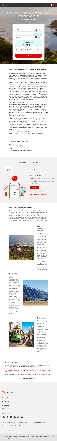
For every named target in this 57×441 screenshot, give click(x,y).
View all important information (27, 378)
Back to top (52, 386)
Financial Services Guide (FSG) (29, 370)
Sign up (34, 187)
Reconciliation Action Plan (8, 425)
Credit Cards (5, 405)
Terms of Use (14, 422)
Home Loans (5, 401)
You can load (28, 34)
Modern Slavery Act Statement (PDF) (37, 422)
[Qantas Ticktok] (14, 417)
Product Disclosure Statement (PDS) (14, 370)
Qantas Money (6, 398)
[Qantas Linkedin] (11, 417)
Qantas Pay (46, 5)
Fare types (29, 425)
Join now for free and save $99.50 (38, 194)
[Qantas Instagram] (18, 417)
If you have (17, 26)
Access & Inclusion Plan (20, 425)
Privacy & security (6, 422)
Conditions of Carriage (23, 422)
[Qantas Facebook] (4, 417)
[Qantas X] (7, 417)
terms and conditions (34, 366)
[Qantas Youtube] (22, 417)
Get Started (29, 55)
